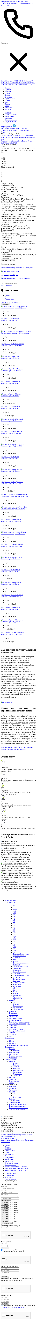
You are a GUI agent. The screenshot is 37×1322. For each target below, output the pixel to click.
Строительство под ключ (17, 1109)
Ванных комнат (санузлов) (10, 189)
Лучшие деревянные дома (17, 1104)
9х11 (14, 948)
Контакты (8, 113)
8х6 (14, 941)
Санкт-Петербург (6, 81)
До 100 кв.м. (17, 1097)
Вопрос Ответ (9, 1161)
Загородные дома (10, 1059)
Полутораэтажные (19, 979)
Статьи (7, 1152)
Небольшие (16, 1068)
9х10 (14, 947)
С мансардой (17, 995)
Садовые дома (12, 143)
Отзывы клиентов (11, 114)
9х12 (14, 950)
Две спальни (17, 986)
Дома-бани (16, 961)
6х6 (12, 302)
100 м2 (11, 1036)
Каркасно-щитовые (15, 1056)
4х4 (10, 1040)
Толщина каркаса (6, 256)
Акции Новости (10, 1165)
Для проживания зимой (21, 963)
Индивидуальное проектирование (16, 1168)
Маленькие (12, 1043)
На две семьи (17, 984)
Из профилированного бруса (18, 1045)
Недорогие (12, 1086)
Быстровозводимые (15, 1018)
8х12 (14, 940)
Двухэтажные (17, 999)
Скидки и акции (10, 122)
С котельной (17, 968)
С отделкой (16, 977)
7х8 (14, 931)
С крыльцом (17, 970)
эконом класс (17, 302)
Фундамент (4, 252)
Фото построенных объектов (18, 1108)
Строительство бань (19, 956)
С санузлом (16, 981)
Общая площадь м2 (7, 167)
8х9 (14, 943)
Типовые (16, 1067)
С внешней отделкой (16, 1029)
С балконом (13, 1025)
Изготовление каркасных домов (19, 1022)
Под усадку (16, 1101)
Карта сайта (20, 1140)
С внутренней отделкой (17, 1031)
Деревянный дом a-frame (21, 954)
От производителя (15, 1020)
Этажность (4, 182)
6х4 (14, 904)
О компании (9, 118)
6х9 (14, 1095)
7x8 (14, 927)
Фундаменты (9, 1158)
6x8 (14, 922)
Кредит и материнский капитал (15, 1170)
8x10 (14, 932)
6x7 (14, 920)
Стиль (3, 212)
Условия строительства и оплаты (16, 1166)
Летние (11, 1041)
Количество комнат (7, 186)
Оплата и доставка (11, 120)
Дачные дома (9, 1047)
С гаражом (12, 1034)
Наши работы (9, 116)
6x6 (14, 918)
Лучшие (15, 993)
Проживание (5, 197)
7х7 (14, 907)
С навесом (16, 974)
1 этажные (16, 1075)
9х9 (14, 990)
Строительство (18, 1009)
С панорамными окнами (21, 975)
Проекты (12, 902)
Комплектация (10, 1156)
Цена (2, 152)
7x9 (14, 929)
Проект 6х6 (16, 1050)
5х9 (14, 916)
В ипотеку (16, 965)
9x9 (14, 945)
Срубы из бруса (10, 1150)
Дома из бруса (17, 141)
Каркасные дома (6, 141)
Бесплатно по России (18, 83)
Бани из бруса (27, 141)
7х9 (14, 988)
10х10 (15, 909)
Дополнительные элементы (10, 203)
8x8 (14, 934)
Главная (7, 1145)
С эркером (12, 1027)
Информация (9, 1154)
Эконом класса (18, 1006)
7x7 (14, 925)
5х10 (14, 913)
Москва (28, 81)
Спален (3, 193)
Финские (12, 1033)
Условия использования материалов (13, 1134)
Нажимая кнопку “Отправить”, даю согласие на (19, 1306)
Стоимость (12, 1079)
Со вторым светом (19, 982)
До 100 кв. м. (17, 991)
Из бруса (16, 1065)
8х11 (14, 938)
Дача (14, 959)
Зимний (11, 1083)
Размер (3, 146)
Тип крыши (5, 224)
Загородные (13, 1011)
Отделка (3, 247)
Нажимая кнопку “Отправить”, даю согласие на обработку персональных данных (19, 1250)
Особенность (5, 239)
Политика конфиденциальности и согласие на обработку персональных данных (16, 1137)
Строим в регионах (11, 1163)
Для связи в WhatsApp (12, 84)
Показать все (5, 304)
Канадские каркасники (20, 966)
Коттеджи (4, 143)
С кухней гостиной (19, 972)
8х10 (14, 936)
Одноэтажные (6, 302)
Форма (3, 232)
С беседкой (16, 957)
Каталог (7, 1147)
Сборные (16, 1004)
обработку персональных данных (14, 1307)
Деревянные (13, 1013)
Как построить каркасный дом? (19, 1024)
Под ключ (12, 1077)
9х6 (14, 952)
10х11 (14, 911)
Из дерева (16, 1063)
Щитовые (12, 1000)
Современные (13, 1015)
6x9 (14, 923)
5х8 (14, 914)
